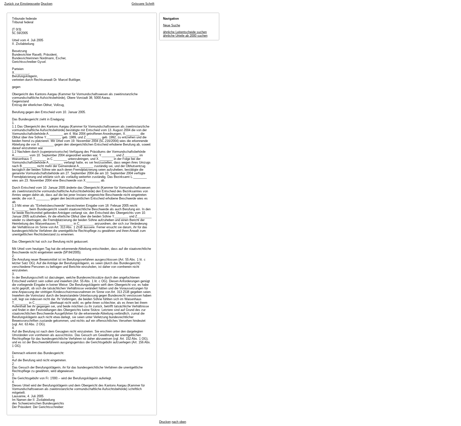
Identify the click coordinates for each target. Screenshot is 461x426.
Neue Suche (171, 25)
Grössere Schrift (143, 4)
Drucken (46, 4)
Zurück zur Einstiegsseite (22, 4)
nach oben (179, 422)
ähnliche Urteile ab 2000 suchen (185, 35)
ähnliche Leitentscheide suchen (185, 32)
